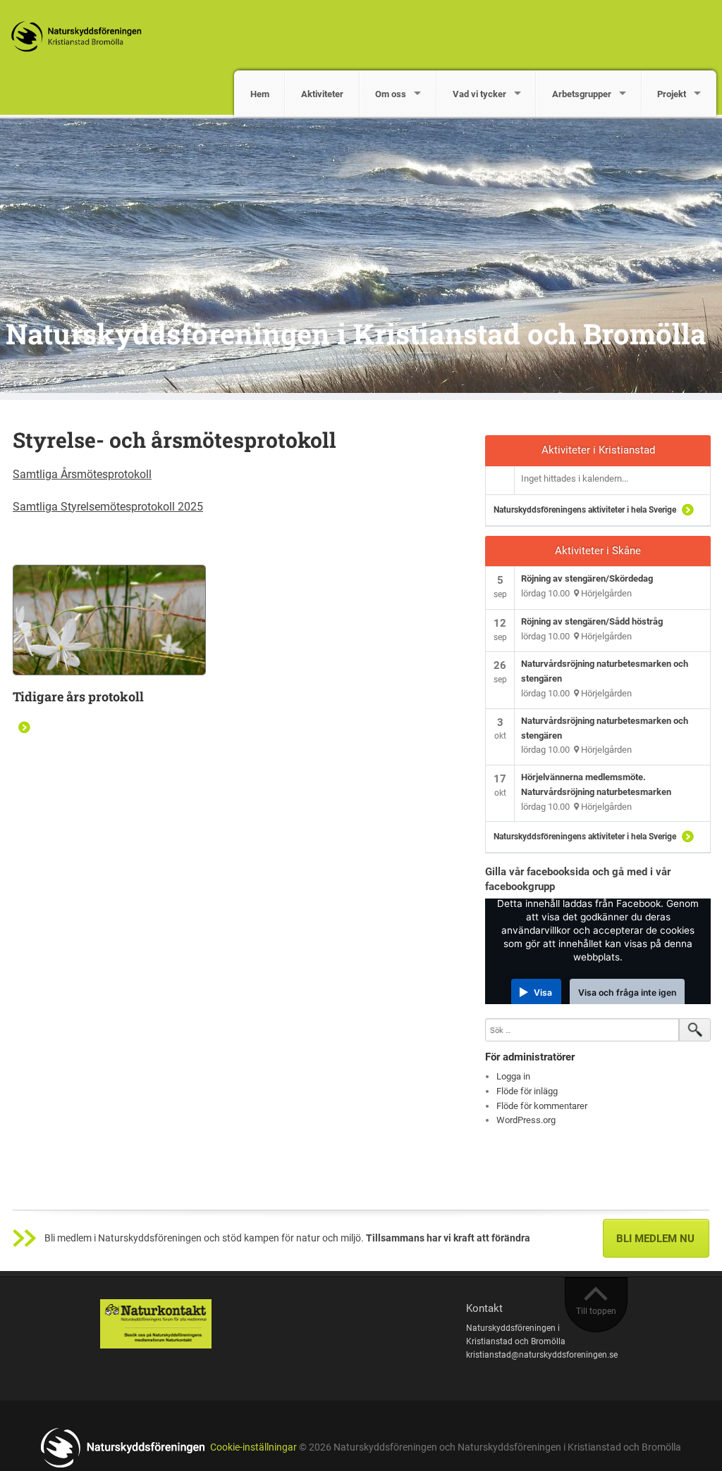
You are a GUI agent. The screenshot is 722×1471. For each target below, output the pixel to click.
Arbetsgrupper (581, 94)
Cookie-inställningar (253, 1447)
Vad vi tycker (479, 94)
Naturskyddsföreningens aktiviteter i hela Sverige (585, 510)
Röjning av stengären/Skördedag (587, 578)
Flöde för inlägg (527, 1091)
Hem (259, 94)
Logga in (513, 1076)
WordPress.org (526, 1120)
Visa (543, 992)
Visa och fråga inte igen (627, 992)
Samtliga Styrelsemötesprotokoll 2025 (108, 506)
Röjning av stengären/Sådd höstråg (592, 621)
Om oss (390, 94)
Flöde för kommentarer (541, 1106)
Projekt (671, 94)
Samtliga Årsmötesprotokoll (82, 474)
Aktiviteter (322, 94)
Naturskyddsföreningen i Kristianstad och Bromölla (356, 333)
